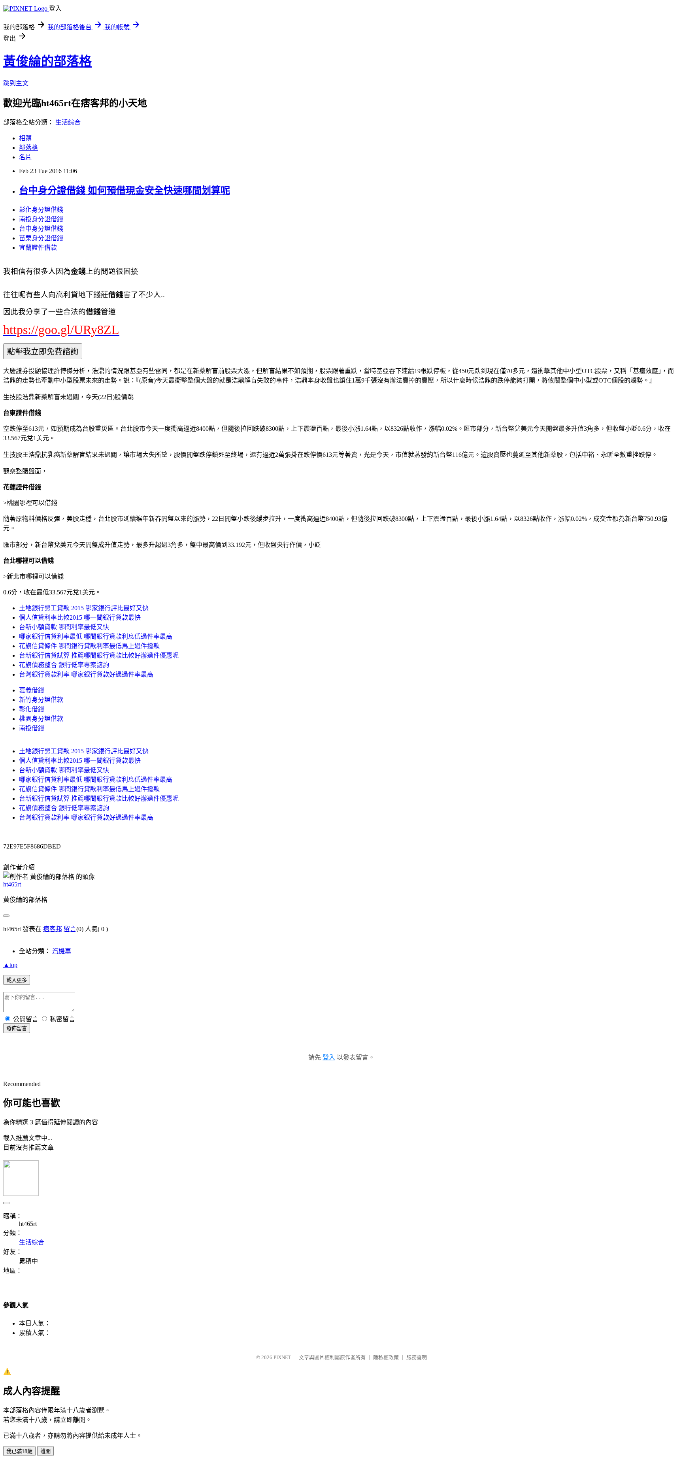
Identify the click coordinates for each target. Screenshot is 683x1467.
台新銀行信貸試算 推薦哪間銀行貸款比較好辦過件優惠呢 (99, 655)
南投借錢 (31, 728)
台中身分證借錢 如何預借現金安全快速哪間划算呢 (124, 190)
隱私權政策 (386, 1357)
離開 (45, 1451)
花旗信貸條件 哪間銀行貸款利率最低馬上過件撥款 (89, 646)
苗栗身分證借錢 (41, 238)
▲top (10, 965)
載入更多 (16, 980)
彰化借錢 (31, 709)
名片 (25, 157)
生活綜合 (68, 122)
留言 (70, 929)
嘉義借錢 (31, 690)
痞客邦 (52, 929)
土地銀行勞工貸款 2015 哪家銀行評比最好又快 (84, 608)
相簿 (25, 138)
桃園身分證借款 (41, 718)
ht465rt (12, 884)
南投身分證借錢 (41, 219)
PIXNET (282, 1357)
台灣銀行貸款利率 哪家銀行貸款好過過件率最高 (86, 674)
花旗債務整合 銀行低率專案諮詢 (64, 665)
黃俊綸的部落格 (47, 61)
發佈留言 (16, 1028)
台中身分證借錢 (41, 228)
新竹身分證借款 (41, 699)
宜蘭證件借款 (38, 247)
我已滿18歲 (19, 1451)
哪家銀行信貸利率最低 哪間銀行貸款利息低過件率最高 (95, 636)
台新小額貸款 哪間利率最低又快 (64, 627)
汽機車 (61, 951)
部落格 (28, 147)
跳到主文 (15, 83)
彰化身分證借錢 (41, 209)
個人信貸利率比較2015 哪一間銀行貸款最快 (80, 617)
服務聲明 (416, 1357)
